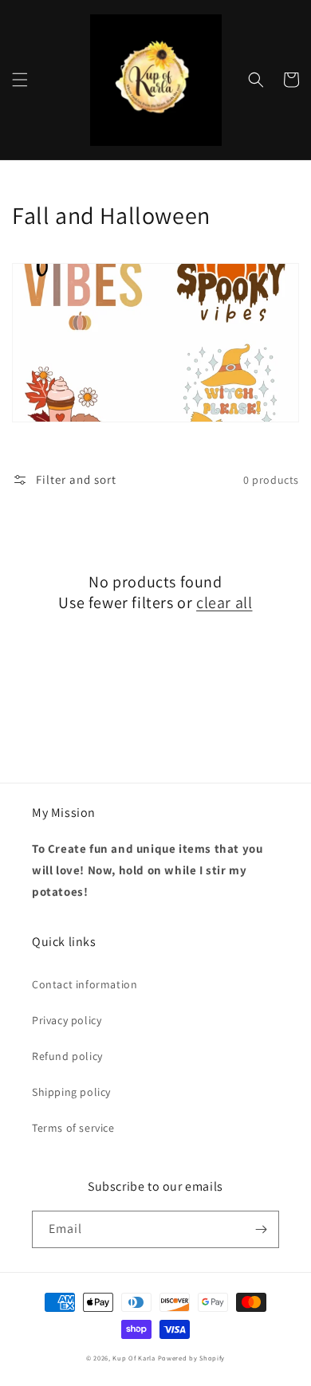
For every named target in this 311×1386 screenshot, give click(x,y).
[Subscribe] (260, 1229)
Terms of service (73, 1128)
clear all (224, 602)
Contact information (84, 984)
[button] (19, 79)
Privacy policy (66, 1020)
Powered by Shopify (192, 1357)
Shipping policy (71, 1092)
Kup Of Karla (133, 1357)
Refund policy (67, 1056)
